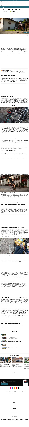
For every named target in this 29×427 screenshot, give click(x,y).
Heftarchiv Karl (12, 412)
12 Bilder (27, 32)
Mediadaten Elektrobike (24, 391)
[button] (14, 26)
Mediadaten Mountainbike (10, 391)
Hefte (13, 0)
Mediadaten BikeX (4, 391)
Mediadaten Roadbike (17, 391)
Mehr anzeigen (14, 373)
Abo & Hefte (16, 412)
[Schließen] (27, 70)
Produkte (16, 0)
